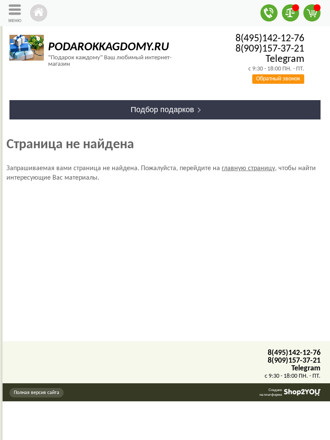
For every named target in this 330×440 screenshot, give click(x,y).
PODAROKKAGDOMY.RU (108, 47)
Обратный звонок (278, 79)
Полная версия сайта (36, 392)
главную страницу (248, 168)
